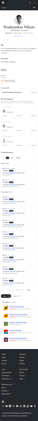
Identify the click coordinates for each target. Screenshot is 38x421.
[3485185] (12, 173)
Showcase (22, 354)
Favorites (16, 296)
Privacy (4, 363)
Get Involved (23, 369)
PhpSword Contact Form (16, 306)
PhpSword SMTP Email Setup (18, 322)
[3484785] (12, 184)
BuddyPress (6, 394)
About (4, 354)
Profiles (4, 8)
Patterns (22, 363)
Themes (22, 357)
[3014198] (12, 271)
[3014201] (12, 248)
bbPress (5, 391)
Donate (22, 375)
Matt (4, 388)
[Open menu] (35, 2)
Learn (3, 369)
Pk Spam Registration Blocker (18, 338)
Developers (5, 375)
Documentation (7, 372)
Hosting (4, 360)
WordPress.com (8, 384)
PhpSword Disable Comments (18, 314)
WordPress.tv (7, 379)
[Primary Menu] (34, 7)
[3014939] (12, 201)
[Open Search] (29, 2)
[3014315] (12, 224)
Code (12, 157)
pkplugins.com (18, 36)
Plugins (18, 157)
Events (21, 372)
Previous (10, 290)
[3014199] (12, 259)
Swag (22, 379)
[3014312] (12, 236)
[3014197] (12, 283)
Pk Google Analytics (15, 330)
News (3, 357)
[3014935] (12, 213)
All (7, 157)
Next (28, 290)
